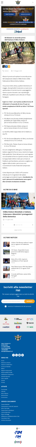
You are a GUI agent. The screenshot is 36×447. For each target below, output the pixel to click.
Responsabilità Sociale (6, 372)
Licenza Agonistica (5, 412)
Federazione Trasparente (7, 374)
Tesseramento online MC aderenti (9, 406)
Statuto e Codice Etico (6, 364)
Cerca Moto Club (5, 418)
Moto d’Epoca (4, 393)
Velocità (3, 391)
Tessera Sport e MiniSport (7, 410)
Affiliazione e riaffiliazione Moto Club (10, 416)
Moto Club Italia (5, 408)
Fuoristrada (4, 389)
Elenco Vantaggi (5, 414)
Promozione (4, 397)
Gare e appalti (4, 378)
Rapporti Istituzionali (6, 370)
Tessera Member (5, 404)
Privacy (3, 382)
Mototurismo (4, 395)
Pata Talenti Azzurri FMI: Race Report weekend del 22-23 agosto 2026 (21, 267)
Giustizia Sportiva (5, 376)
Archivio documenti (6, 420)
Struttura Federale (5, 366)
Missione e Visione (5, 362)
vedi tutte (18, 230)
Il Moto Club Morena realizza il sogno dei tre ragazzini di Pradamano (22, 243)
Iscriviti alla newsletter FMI (18, 288)
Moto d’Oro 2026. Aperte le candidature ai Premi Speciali (19, 260)
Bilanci (2, 368)
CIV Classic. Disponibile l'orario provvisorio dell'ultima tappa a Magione (20, 251)
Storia (2, 360)
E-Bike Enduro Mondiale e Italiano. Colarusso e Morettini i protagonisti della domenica (17, 214)
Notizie (7, 71)
